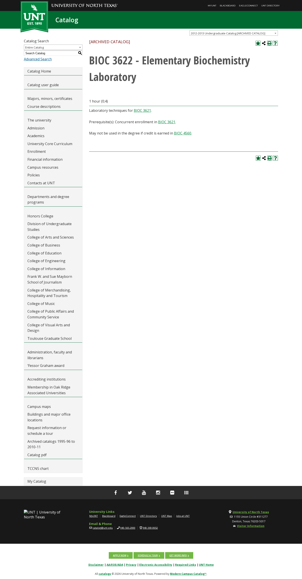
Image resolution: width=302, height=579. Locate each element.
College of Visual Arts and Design (48, 328)
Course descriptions (44, 106)
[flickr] (172, 492)
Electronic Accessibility (155, 565)
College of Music (41, 303)
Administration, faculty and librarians (49, 355)
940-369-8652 (150, 527)
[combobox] (233, 33)
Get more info (178, 555)
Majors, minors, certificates (49, 98)
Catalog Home (39, 71)
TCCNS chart (38, 468)
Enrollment (36, 151)
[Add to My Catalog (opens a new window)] (258, 43)
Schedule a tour (148, 555)
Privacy (131, 565)
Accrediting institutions (46, 379)
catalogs (105, 574)
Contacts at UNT (41, 183)
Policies (33, 175)
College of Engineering (46, 260)
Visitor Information (250, 526)
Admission (35, 128)
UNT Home (206, 565)
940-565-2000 (127, 527)
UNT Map (166, 515)
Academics (35, 135)
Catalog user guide (43, 84)
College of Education (44, 253)
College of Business (43, 245)
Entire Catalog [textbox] (34, 47)
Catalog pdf (37, 454)
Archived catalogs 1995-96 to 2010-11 (51, 444)
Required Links (185, 565)
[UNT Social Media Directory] (186, 492)
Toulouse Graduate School (49, 338)
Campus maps (39, 406)
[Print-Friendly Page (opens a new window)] (269, 43)
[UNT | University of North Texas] (47, 514)
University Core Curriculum (49, 143)
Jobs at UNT (183, 515)
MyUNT (212, 5)
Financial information (45, 159)
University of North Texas (251, 512)
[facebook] (115, 492)
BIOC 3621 (142, 110)
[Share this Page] (263, 43)
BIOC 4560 (182, 133)
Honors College (40, 216)
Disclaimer (96, 565)
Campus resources (42, 167)
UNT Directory (270, 5)
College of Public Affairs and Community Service (50, 314)
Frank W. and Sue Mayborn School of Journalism (49, 279)
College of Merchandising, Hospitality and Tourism (49, 293)
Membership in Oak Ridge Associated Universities (48, 390)
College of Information (46, 268)
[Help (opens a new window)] (275, 43)
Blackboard (227, 5)
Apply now (119, 555)
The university (39, 120)
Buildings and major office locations (49, 417)
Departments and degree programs (48, 199)
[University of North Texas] (85, 2)
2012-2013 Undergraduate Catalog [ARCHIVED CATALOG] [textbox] (228, 33)
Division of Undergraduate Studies (49, 226)
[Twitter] (129, 492)
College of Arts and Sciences (50, 237)
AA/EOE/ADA (115, 565)
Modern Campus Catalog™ (188, 574)
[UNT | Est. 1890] (34, 16)
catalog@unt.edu (103, 527)
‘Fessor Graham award (46, 365)
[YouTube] (144, 492)
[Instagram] (158, 492)
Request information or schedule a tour (46, 430)
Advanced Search (38, 59)
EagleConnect (248, 5)
